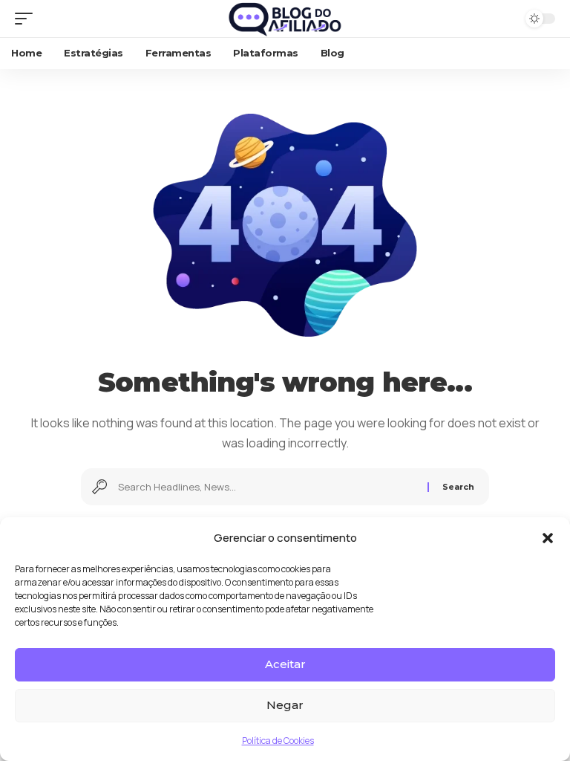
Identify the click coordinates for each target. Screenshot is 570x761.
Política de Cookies (278, 740)
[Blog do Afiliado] (285, 18)
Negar (285, 705)
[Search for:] (267, 486)
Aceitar (285, 664)
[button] (547, 538)
